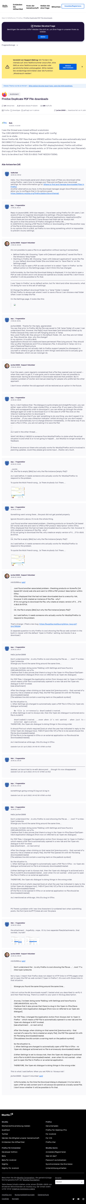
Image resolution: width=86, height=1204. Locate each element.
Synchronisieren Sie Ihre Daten (59, 1164)
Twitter (5, 1134)
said (23, 582)
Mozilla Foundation (31, 1180)
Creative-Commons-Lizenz (23, 1189)
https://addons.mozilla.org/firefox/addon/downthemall (35, 193)
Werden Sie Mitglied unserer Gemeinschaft (20, 1138)
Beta (4, 1156)
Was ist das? (51, 1156)
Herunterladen (52, 1126)
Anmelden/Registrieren (72, 6)
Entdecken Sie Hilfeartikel (18, 7)
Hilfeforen (11, 18)
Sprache (58, 1178)
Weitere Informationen (68, 67)
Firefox (19, 18)
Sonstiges (16, 110)
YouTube (78, 1199)
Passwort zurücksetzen (56, 1160)
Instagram (83, 1199)
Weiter (43, 37)
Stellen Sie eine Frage (45, 7)
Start (4, 18)
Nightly (5, 1164)
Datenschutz (43, 1195)
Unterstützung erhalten (56, 1168)
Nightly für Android (10, 1168)
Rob (10, 123)
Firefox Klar (51, 1142)
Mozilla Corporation (25, 1178)
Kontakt (15, 1199)
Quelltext (6, 1130)
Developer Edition (9, 1152)
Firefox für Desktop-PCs (56, 1130)
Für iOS (49, 1138)
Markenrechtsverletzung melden (16, 1126)
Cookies (5, 1199)
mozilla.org (7, 1195)
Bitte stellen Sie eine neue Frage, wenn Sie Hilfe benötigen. (51, 86)
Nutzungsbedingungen (25, 1195)
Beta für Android (9, 1160)
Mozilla (7, 1115)
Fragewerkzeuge (8, 45)
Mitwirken (56, 7)
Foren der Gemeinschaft (32, 7)
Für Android (51, 1134)
